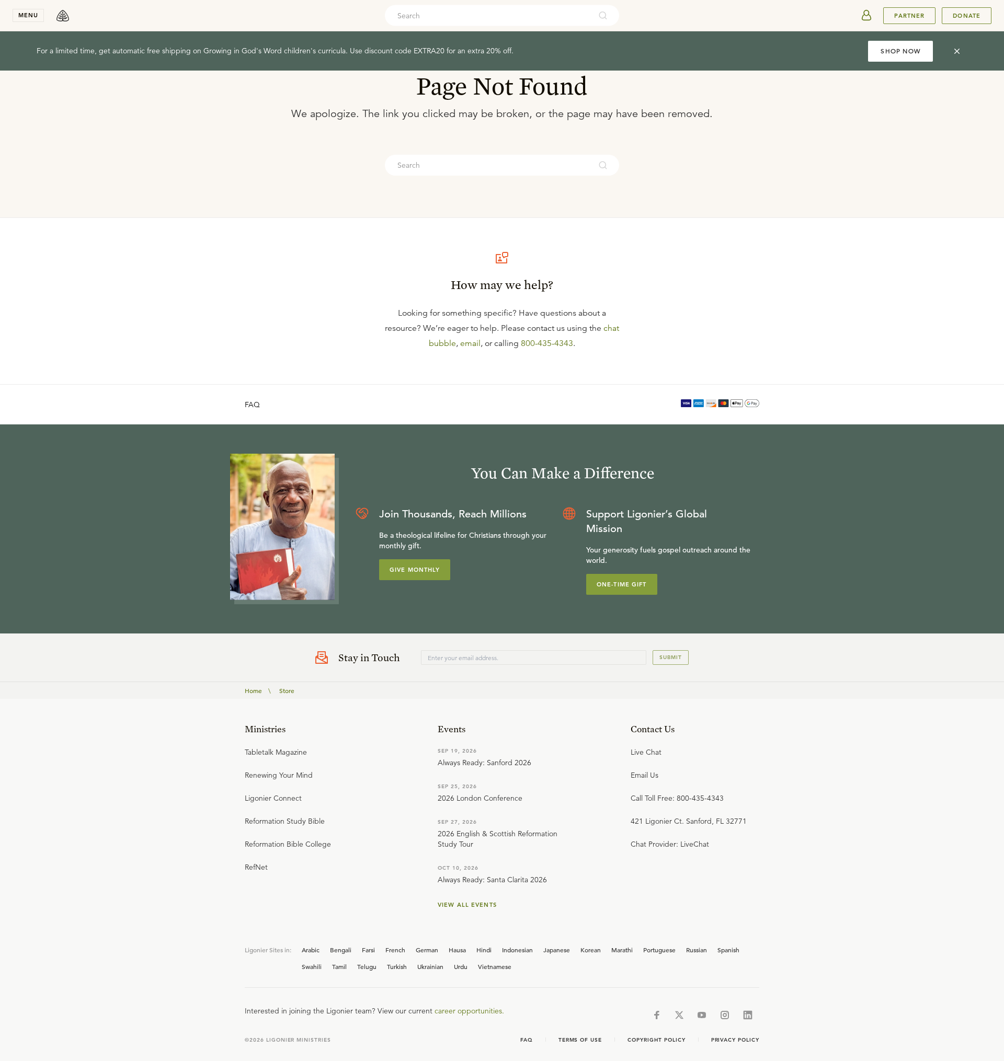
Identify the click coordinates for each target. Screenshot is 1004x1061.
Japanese (556, 949)
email (470, 343)
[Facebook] (657, 1015)
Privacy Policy (735, 1039)
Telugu (366, 966)
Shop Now (900, 51)
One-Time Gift (622, 584)
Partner (909, 15)
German (427, 949)
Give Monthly (415, 569)
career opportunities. (469, 1011)
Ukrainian (430, 966)
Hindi (484, 949)
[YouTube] (702, 1015)
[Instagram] (725, 1015)
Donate (966, 15)
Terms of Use (580, 1039)
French (395, 949)
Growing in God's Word (242, 50)
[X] (679, 1015)
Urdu (460, 966)
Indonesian (517, 949)
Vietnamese (494, 966)
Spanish (728, 949)
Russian (696, 949)
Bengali (340, 949)
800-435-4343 (547, 343)
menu (28, 15)
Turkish (397, 966)
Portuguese (659, 949)
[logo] (62, 15)
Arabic (311, 949)
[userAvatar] (866, 15)
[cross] (956, 51)
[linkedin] (748, 1015)
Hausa (457, 949)
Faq (526, 1039)
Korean (590, 949)
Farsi (368, 949)
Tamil (339, 966)
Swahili (312, 966)
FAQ (252, 404)
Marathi (622, 949)
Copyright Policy (656, 1039)
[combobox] (488, 15)
